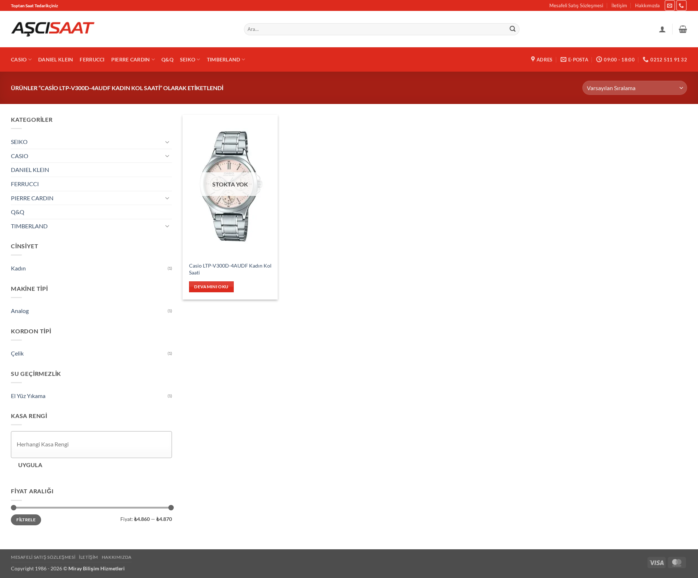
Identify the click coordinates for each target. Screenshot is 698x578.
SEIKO (187, 59)
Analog (20, 311)
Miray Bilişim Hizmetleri (96, 568)
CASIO (19, 59)
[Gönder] (513, 29)
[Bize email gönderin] (670, 5)
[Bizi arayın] (681, 5)
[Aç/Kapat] (167, 141)
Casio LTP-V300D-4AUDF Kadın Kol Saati (230, 269)
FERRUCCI (92, 59)
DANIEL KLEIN (55, 59)
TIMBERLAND (223, 59)
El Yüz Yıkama (28, 395)
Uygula (30, 465)
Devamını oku (211, 286)
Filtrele (26, 519)
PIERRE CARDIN (130, 59)
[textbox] (93, 444)
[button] (683, 29)
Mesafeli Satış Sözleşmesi (576, 5)
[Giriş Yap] (662, 29)
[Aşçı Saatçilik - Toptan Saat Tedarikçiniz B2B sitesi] (53, 29)
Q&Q (167, 59)
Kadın (18, 268)
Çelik (17, 353)
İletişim (619, 5)
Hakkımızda (647, 5)
